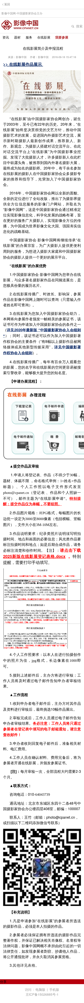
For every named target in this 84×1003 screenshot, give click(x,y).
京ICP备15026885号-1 (42, 994)
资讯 (5, 37)
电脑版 (40, 989)
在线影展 (43, 37)
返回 (7, 4)
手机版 (54, 989)
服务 (29, 37)
